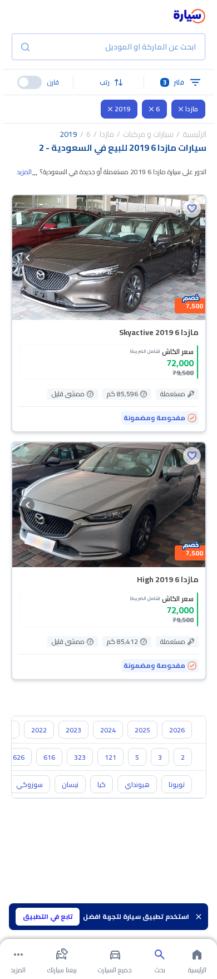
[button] (108, 82)
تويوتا (177, 784)
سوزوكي (29, 784)
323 (80, 757)
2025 (142, 730)
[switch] (29, 82)
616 (49, 757)
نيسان (70, 784)
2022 (39, 730)
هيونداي (137, 784)
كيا (101, 784)
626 (18, 757)
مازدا (191, 108)
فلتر (174, 82)
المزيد (24, 172)
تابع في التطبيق (48, 916)
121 (110, 757)
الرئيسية (194, 134)
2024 (108, 730)
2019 (122, 108)
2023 (73, 730)
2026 (177, 730)
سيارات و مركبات (148, 134)
